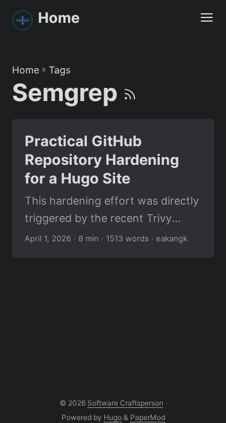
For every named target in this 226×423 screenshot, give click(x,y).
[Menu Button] (206, 18)
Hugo (113, 417)
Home (59, 17)
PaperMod (147, 417)
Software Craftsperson (125, 402)
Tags (60, 70)
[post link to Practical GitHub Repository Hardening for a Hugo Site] (113, 188)
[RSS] (130, 92)
